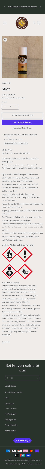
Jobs (6, 398)
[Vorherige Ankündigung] (4, 7)
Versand (4, 98)
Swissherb (12, 460)
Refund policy (10, 431)
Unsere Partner (10, 409)
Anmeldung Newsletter (14, 392)
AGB (23, 464)
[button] (4, 23)
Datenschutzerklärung (13, 464)
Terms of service (11, 425)
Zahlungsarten (10, 420)
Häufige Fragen (11, 414)
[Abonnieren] (37, 378)
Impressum (38, 464)
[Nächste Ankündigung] (40, 7)
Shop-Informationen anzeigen (16, 143)
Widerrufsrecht (37, 460)
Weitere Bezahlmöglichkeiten (23, 128)
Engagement (9, 403)
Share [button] (7, 342)
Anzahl (4, 102)
